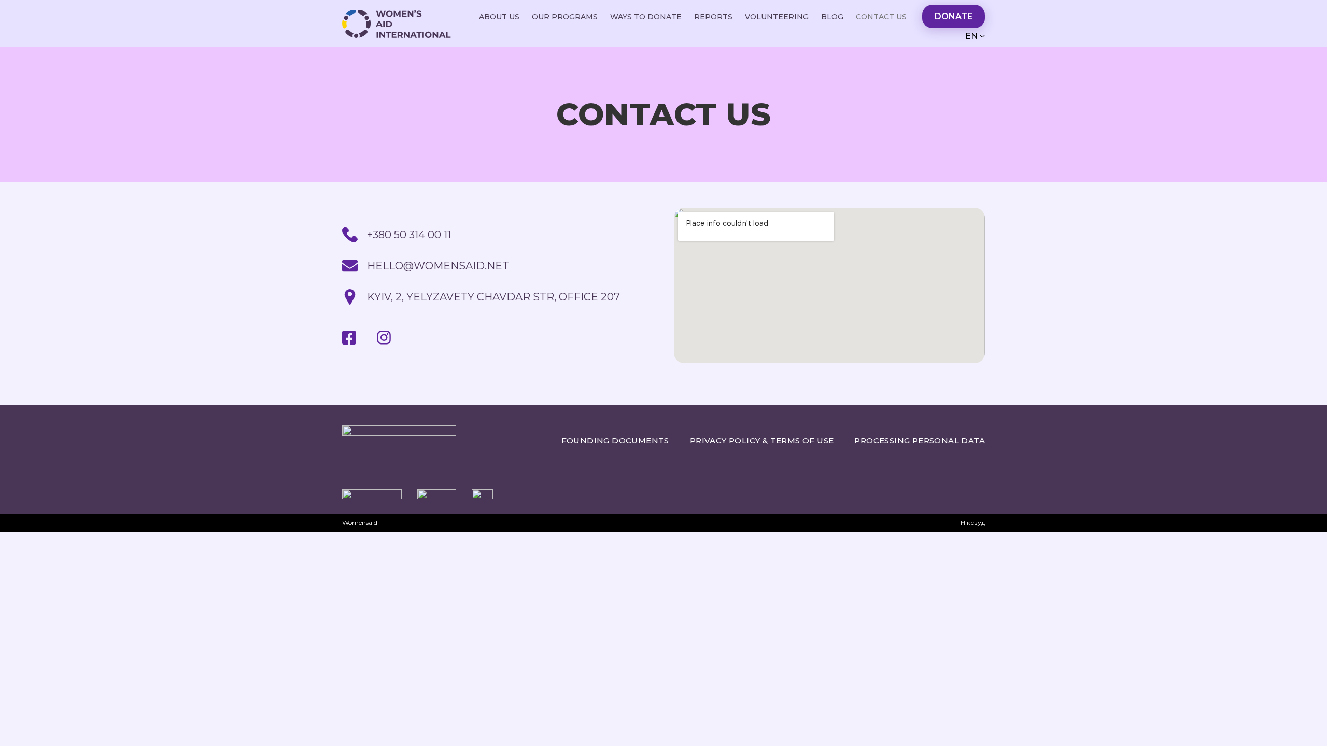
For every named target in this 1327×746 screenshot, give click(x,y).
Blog (832, 16)
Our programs (565, 16)
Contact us (881, 16)
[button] (953, 16)
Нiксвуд (973, 522)
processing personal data (919, 441)
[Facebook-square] (971, 495)
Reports (713, 16)
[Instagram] (939, 495)
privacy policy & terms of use (762, 441)
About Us (499, 16)
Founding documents (615, 441)
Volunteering (777, 16)
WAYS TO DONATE (646, 16)
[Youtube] (419, 338)
